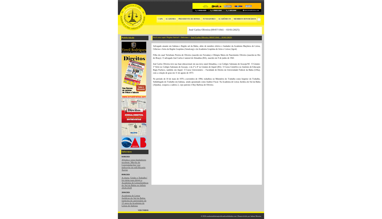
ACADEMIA (170, 19)
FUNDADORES (209, 19)
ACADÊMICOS (224, 19)
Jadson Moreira (256, 216)
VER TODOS (143, 210)
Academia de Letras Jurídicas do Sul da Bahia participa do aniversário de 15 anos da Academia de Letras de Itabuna (134, 200)
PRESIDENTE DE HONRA (189, 19)
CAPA (160, 19)
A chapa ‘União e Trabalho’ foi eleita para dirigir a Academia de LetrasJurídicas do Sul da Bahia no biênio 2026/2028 (135, 183)
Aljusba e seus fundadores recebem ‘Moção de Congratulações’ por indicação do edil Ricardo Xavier (134, 165)
